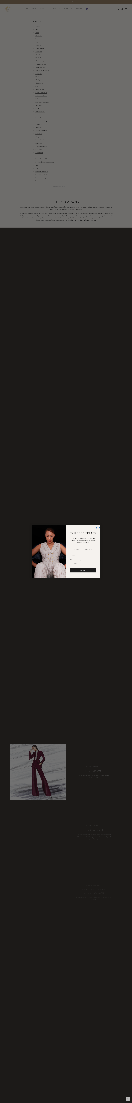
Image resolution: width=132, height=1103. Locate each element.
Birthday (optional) (75, 560)
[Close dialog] (98, 527)
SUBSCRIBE (83, 570)
